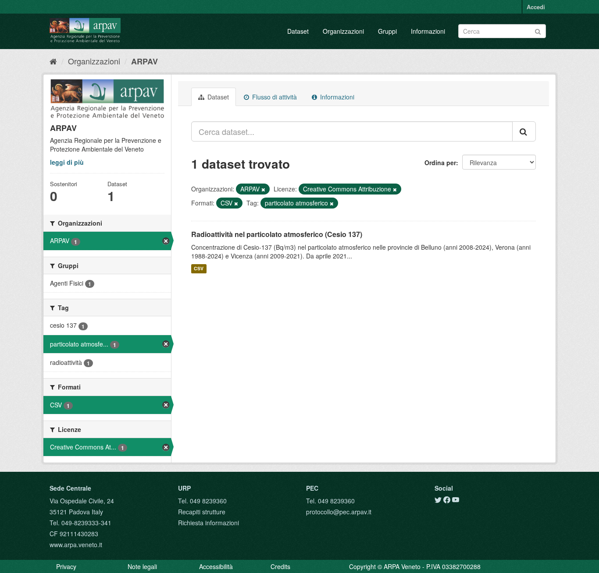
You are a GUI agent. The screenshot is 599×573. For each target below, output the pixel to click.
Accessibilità (216, 566)
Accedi (536, 7)
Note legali (142, 566)
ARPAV (144, 61)
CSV (198, 268)
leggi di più (67, 162)
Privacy (66, 566)
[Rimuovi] (263, 189)
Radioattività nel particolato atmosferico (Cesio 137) (276, 234)
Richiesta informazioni (208, 522)
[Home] (53, 61)
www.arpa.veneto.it (76, 544)
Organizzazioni (343, 31)
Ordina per (440, 162)
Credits (280, 566)
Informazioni (428, 31)
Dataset (298, 31)
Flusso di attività (273, 96)
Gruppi (387, 31)
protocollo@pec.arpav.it (338, 511)
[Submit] (538, 30)
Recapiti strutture (201, 511)
